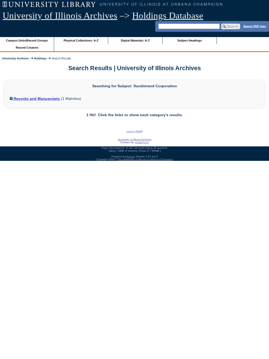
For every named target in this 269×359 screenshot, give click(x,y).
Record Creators (27, 47)
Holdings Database (167, 16)
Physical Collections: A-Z (81, 40)
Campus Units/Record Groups (27, 40)
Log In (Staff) (135, 131)
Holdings (40, 58)
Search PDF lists (254, 26)
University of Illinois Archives (60, 16)
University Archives (15, 58)
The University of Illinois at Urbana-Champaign (145, 159)
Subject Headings (189, 40)
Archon (130, 156)
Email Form (142, 142)
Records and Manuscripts (36, 98)
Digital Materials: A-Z (135, 40)
